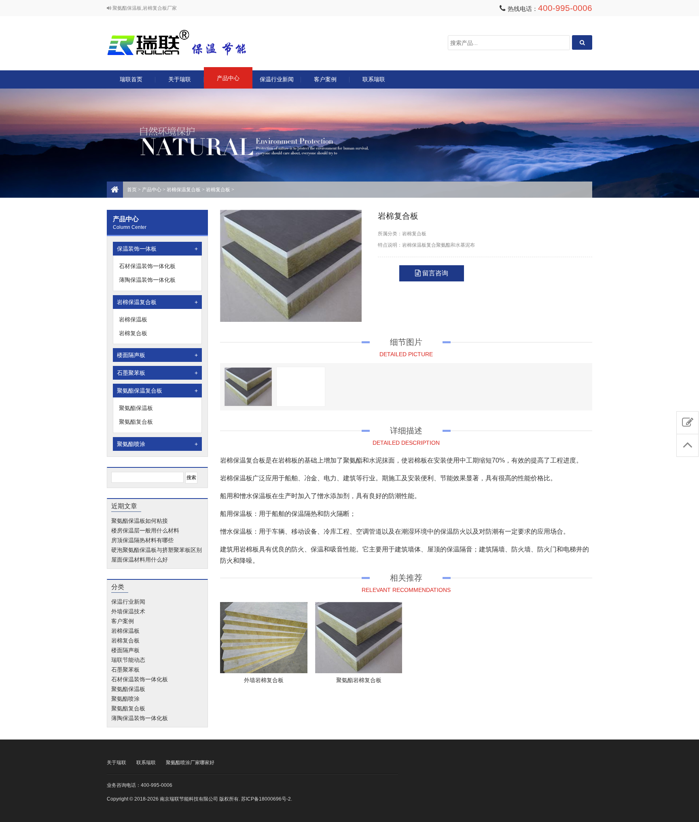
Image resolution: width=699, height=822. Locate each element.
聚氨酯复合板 (136, 421)
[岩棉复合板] (291, 266)
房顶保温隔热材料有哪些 (142, 540)
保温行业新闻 (277, 79)
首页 (132, 189)
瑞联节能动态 (128, 660)
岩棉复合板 (218, 189)
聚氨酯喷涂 (157, 444)
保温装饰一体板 (157, 248)
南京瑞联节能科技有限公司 (188, 42)
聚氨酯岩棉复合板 (358, 680)
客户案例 (325, 79)
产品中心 (228, 78)
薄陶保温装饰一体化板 (147, 280)
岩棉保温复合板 (184, 189)
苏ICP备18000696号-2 (266, 799)
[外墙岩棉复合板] (263, 637)
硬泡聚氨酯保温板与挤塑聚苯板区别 (156, 550)
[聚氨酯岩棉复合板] (358, 637)
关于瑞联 (179, 79)
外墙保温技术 (128, 611)
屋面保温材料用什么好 (139, 559)
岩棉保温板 (133, 319)
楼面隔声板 (157, 355)
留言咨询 (434, 273)
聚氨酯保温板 (136, 408)
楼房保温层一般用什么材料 (145, 530)
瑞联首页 (131, 79)
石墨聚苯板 (157, 373)
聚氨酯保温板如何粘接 (139, 521)
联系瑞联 (373, 79)
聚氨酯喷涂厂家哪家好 (190, 762)
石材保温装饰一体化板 (147, 266)
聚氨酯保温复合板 (157, 390)
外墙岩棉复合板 (264, 680)
